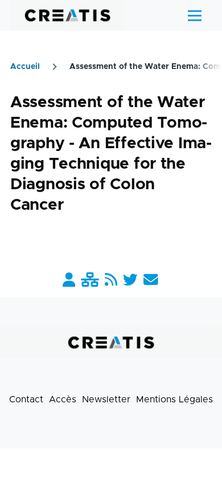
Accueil (25, 67)
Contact (26, 399)
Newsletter (106, 399)
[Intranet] (90, 281)
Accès (62, 399)
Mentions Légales (174, 399)
